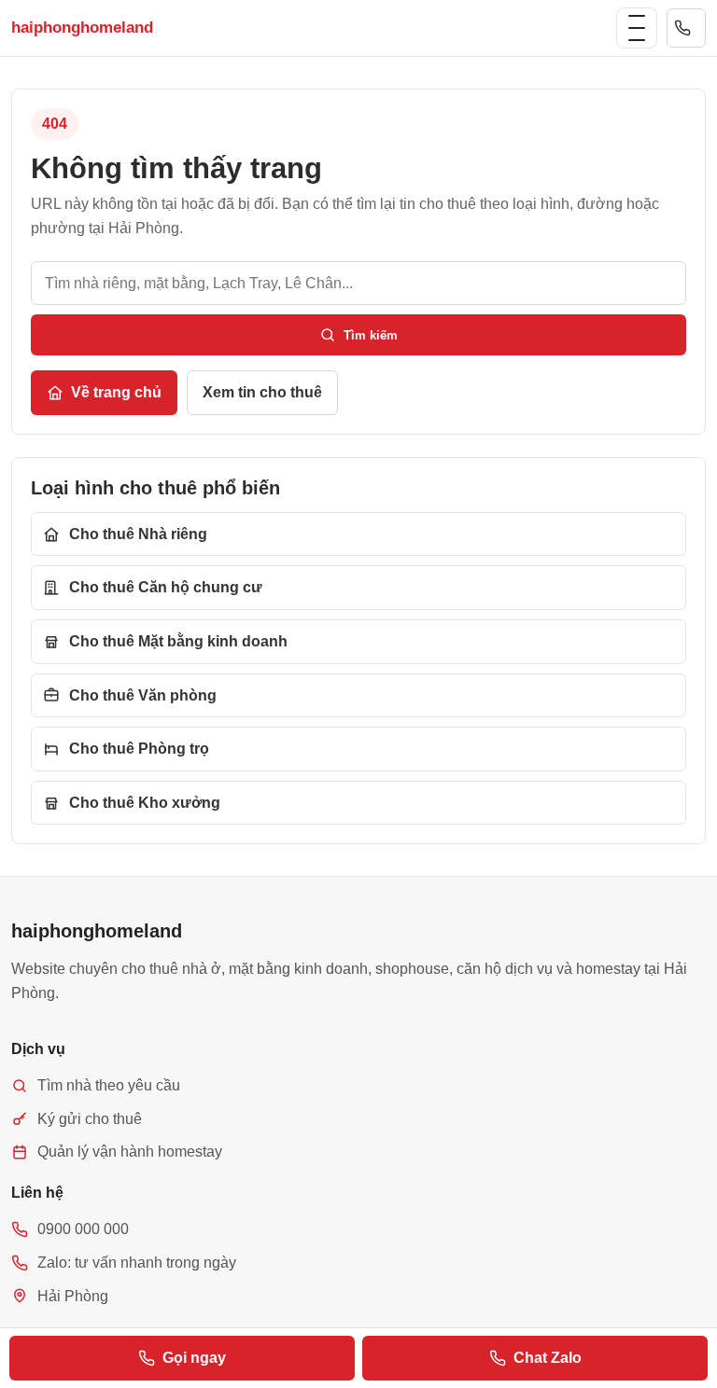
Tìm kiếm (371, 335)
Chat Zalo (547, 1358)
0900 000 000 (686, 28)
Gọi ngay (194, 1358)
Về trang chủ (116, 392)
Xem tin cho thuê (262, 392)
